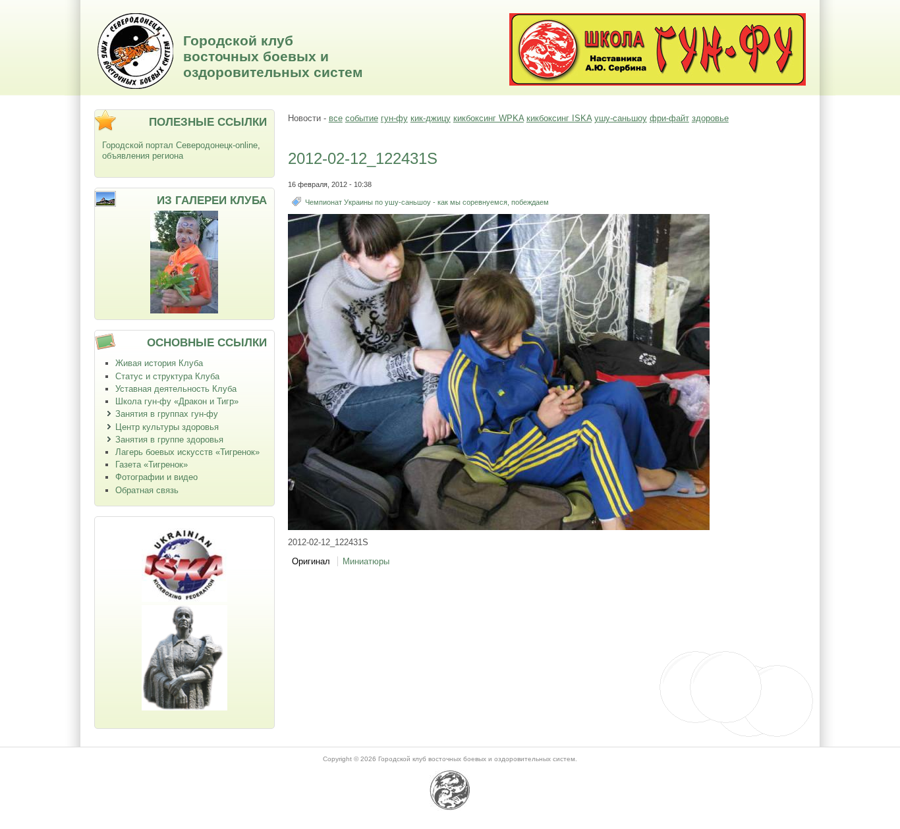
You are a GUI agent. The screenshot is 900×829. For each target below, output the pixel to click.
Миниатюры (366, 561)
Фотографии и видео (156, 477)
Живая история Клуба (159, 363)
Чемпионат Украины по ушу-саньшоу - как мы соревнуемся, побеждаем (427, 202)
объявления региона (142, 156)
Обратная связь (147, 490)
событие (361, 118)
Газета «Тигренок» (151, 464)
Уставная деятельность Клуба (176, 389)
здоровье (710, 118)
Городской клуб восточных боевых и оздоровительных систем (273, 56)
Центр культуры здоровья (167, 427)
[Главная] (135, 86)
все (336, 118)
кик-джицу (430, 118)
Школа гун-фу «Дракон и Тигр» (177, 401)
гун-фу (394, 118)
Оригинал (311, 561)
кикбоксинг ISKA (559, 118)
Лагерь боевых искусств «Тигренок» (187, 452)
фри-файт (669, 118)
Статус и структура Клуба (167, 376)
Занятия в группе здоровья (169, 439)
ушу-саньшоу (620, 118)
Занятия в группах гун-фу (166, 414)
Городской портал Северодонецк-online (180, 145)
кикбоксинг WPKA (488, 118)
